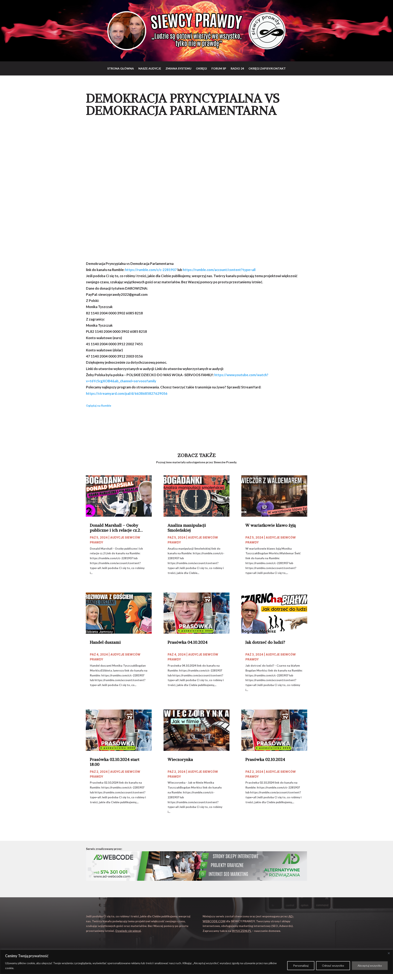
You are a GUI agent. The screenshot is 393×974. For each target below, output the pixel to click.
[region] (196, 962)
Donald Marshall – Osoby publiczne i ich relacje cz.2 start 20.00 (115, 528)
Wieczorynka (180, 759)
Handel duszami (105, 642)
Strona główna (120, 68)
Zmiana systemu (178, 68)
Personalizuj (300, 965)
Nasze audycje (149, 68)
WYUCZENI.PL (241, 930)
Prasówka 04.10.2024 (188, 642)
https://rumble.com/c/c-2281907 (151, 270)
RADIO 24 (237, 68)
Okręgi (201, 68)
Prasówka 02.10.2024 (265, 759)
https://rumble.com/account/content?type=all (219, 270)
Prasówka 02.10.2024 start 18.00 (114, 762)
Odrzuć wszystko (333, 965)
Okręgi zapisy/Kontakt (267, 68)
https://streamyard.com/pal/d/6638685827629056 (126, 393)
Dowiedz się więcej (128, 930)
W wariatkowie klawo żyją (270, 525)
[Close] (388, 953)
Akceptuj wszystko (370, 965)
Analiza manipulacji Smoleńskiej (187, 528)
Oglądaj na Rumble (98, 405)
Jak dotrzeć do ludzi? (265, 642)
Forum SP (218, 68)
